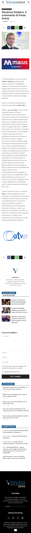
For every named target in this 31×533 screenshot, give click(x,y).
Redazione (5, 21)
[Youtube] (22, 518)
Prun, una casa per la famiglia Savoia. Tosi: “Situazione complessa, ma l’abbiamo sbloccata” (16, 409)
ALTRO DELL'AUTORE (9, 295)
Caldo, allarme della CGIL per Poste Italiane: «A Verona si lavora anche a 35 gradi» (15, 388)
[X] (13, 27)
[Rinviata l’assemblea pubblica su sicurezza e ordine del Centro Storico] (6, 310)
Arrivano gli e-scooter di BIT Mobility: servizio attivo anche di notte (15, 402)
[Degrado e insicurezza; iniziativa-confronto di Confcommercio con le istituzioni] (6, 319)
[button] (3, 2)
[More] (25, 27)
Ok (15, 530)
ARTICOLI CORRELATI (9, 293)
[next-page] (5, 327)
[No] (29, 527)
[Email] (20, 27)
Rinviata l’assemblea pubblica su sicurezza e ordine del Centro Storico (19, 310)
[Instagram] (13, 518)
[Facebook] (9, 27)
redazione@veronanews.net (18, 506)
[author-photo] (15, 275)
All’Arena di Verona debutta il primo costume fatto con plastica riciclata (15, 395)
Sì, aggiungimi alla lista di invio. (11, 371)
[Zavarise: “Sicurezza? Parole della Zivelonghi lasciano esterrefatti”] (6, 302)
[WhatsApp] (17, 27)
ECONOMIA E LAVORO (6, 9)
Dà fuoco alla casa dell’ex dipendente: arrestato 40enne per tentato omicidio (15, 416)
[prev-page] (3, 327)
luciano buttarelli (7, 456)
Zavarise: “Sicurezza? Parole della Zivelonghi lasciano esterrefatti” (18, 302)
